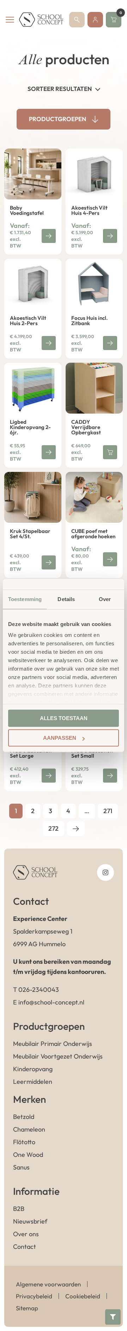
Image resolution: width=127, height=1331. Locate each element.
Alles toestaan (63, 718)
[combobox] (63, 88)
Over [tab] (105, 599)
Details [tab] (66, 599)
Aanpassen (59, 738)
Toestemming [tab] (25, 599)
